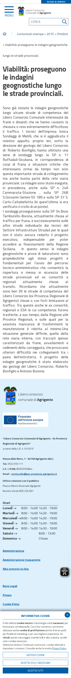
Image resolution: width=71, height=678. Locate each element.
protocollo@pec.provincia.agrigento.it (34, 474)
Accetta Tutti (35, 670)
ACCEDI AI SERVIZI (56, 1)
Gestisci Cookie (35, 655)
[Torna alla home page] (4, 34)
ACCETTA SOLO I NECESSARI (35, 663)
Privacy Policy (59, 648)
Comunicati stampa (30, 33)
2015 (50, 33)
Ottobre (62, 33)
